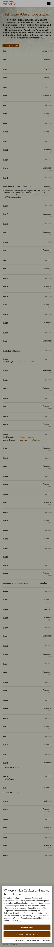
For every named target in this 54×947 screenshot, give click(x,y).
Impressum (46, 940)
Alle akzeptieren (27, 927)
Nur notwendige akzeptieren (27, 934)
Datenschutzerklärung (33, 940)
